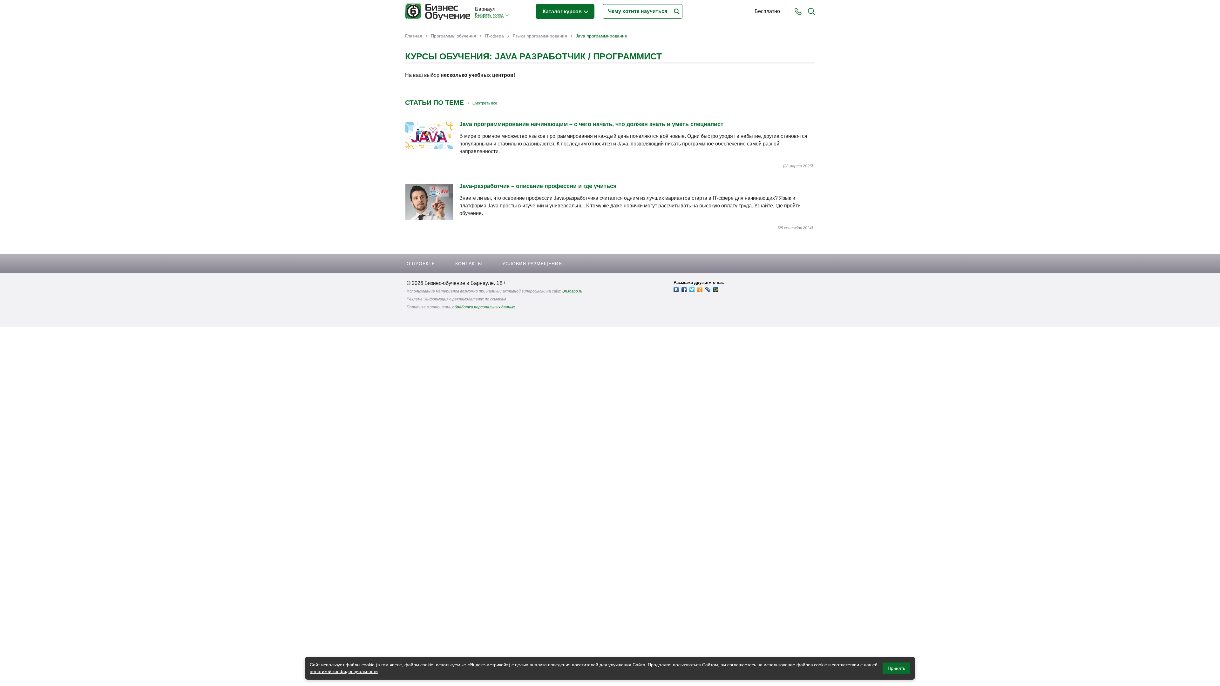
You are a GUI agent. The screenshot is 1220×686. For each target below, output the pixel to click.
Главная (413, 35)
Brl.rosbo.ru (572, 291)
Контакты (468, 263)
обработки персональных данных (483, 307)
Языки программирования (539, 35)
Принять (896, 668)
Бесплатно (767, 11)
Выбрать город (489, 15)
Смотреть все (484, 103)
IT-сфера (494, 35)
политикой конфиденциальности (344, 671)
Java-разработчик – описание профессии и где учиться (538, 186)
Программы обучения (453, 35)
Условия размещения (532, 263)
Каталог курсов (563, 11)
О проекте (421, 263)
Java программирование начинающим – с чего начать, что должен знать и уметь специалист (591, 124)
